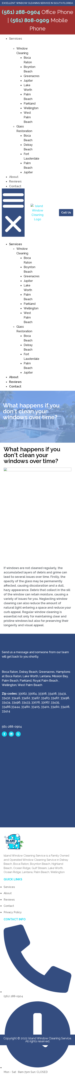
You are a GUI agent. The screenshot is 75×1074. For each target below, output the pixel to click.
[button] (13, 213)
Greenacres (32, 76)
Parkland (29, 103)
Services (15, 38)
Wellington (31, 108)
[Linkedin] (11, 734)
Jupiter (28, 80)
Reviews (15, 181)
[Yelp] (18, 734)
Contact (15, 186)
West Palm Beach (28, 117)
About (13, 177)
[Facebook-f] (4, 734)
